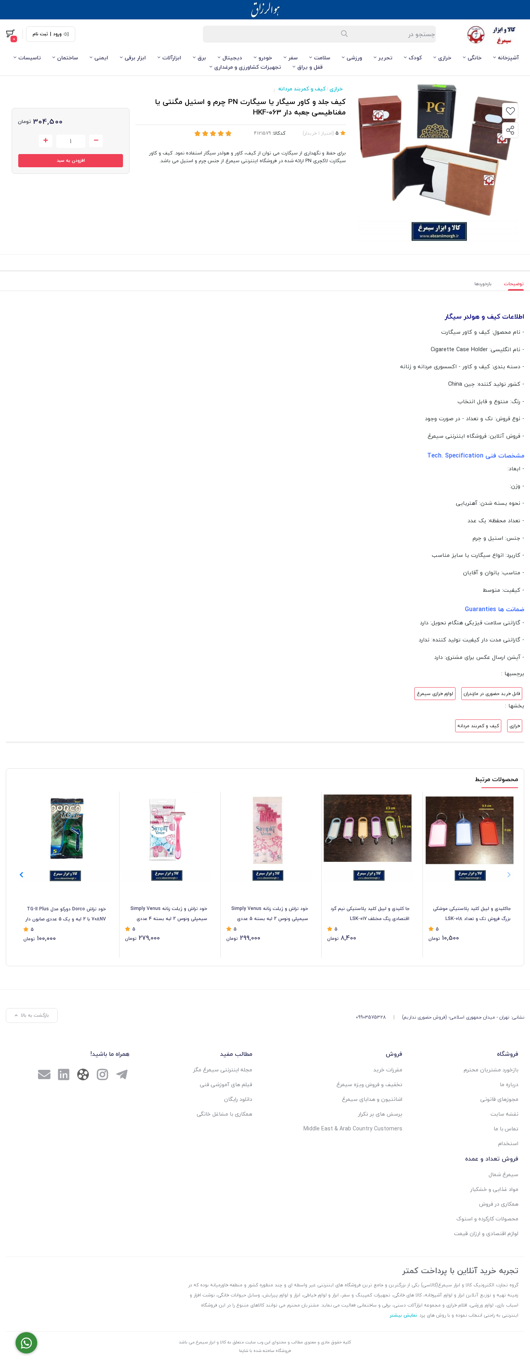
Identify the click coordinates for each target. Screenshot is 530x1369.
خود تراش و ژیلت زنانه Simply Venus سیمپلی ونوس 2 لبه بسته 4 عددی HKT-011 (168, 914)
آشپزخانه (508, 58)
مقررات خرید (387, 1069)
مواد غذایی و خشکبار (494, 1189)
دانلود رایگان (238, 1099)
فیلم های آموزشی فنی (226, 1084)
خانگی (475, 58)
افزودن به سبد (71, 160)
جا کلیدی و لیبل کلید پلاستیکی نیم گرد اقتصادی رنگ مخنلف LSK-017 (370, 914)
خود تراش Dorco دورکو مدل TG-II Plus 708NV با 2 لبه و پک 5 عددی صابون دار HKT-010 (66, 914)
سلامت (322, 58)
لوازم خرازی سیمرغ (435, 694)
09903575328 (371, 1017)
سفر (293, 58)
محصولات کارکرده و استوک (487, 1218)
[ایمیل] (44, 1076)
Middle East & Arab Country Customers (352, 1128)
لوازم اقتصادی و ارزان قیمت (486, 1233)
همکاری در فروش (498, 1204)
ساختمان (67, 58)
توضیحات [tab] (514, 284)
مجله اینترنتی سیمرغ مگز (222, 1069)
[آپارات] (83, 1076)
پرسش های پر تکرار (380, 1114)
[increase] (45, 141)
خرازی (444, 58)
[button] (21, 874)
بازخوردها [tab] (483, 284)
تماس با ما (506, 1128)
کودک (415, 58)
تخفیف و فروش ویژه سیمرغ (369, 1084)
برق (201, 58)
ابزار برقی (135, 58)
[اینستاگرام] (102, 1076)
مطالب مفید (236, 1053)
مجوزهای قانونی (499, 1099)
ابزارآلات (171, 58)
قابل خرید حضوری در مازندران (492, 694)
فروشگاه (507, 1053)
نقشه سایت (504, 1114)
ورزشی (354, 58)
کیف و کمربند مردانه (302, 89)
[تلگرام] (122, 1076)
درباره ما (509, 1084)
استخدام (508, 1143)
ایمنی (101, 58)
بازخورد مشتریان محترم (491, 1069)
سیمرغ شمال (503, 1174)
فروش (394, 1053)
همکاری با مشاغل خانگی (224, 1114)
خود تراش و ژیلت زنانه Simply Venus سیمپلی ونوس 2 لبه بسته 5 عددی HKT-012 (269, 914)
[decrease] (96, 141)
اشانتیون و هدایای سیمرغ (372, 1099)
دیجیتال (232, 58)
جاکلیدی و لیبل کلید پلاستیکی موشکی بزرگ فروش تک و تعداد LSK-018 (472, 914)
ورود (57, 34)
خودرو (265, 58)
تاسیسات (29, 58)
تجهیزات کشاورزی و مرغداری (247, 67)
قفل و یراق (310, 67)
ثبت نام (40, 34)
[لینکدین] (63, 1076)
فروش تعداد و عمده (491, 1158)
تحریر (385, 58)
